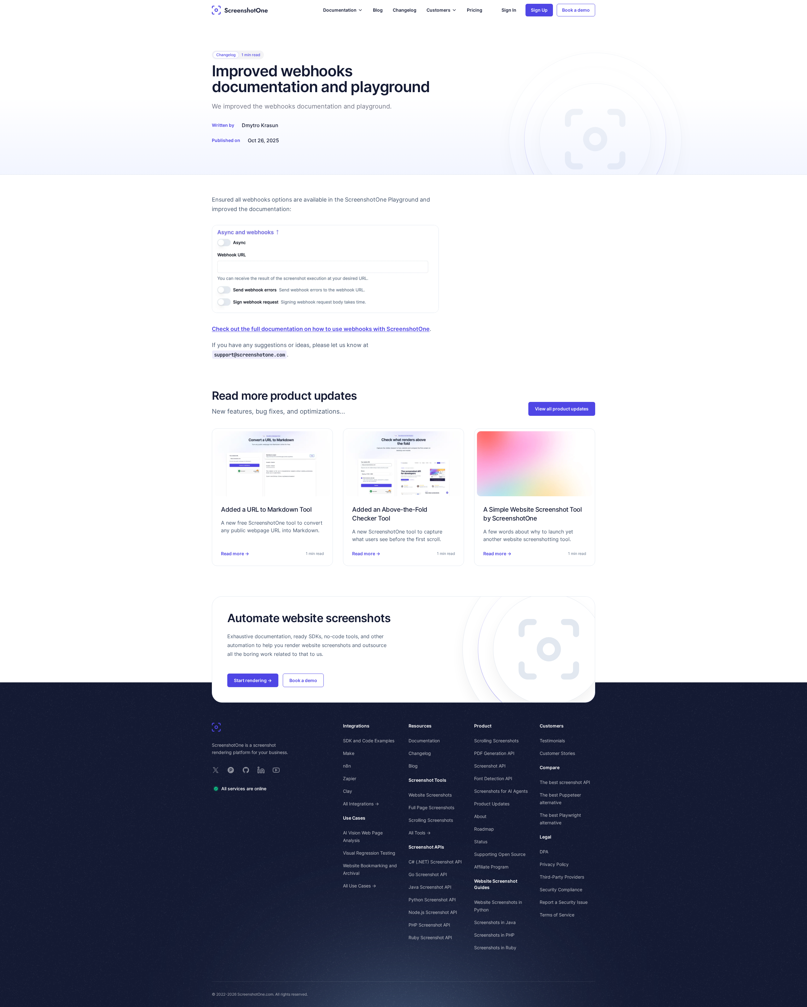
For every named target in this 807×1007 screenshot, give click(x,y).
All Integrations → (361, 803)
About (480, 816)
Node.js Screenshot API (433, 912)
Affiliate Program (491, 866)
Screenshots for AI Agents (501, 791)
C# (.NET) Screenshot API (435, 861)
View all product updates (562, 408)
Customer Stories (557, 753)
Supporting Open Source (499, 854)
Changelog (404, 10)
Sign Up (539, 10)
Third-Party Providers (562, 877)
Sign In (509, 10)
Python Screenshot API (432, 899)
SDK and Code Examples (368, 740)
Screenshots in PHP (494, 935)
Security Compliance (561, 889)
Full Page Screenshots (431, 807)
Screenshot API (490, 765)
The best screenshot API (565, 782)
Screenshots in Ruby (495, 947)
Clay (347, 791)
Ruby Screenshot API (430, 937)
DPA (544, 851)
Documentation (424, 740)
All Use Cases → (359, 885)
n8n (347, 765)
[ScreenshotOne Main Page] (240, 10)
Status (480, 841)
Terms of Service (557, 914)
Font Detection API (493, 778)
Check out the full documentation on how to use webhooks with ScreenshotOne (321, 329)
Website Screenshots (430, 795)
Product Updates (491, 803)
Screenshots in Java (495, 922)
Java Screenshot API (430, 887)
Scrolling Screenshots (431, 820)
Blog (378, 10)
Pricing (474, 10)
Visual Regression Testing (369, 853)
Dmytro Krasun (260, 125)
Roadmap (484, 829)
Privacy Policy (554, 864)
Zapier (349, 778)
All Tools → (420, 832)
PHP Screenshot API (429, 925)
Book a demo (576, 10)
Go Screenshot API (428, 874)
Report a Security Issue (564, 902)
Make (348, 753)
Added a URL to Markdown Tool (266, 509)
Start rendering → (253, 680)
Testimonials (552, 740)
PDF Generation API (494, 753)
